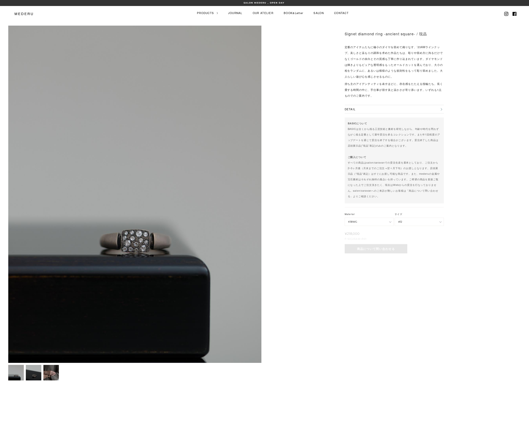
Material (350, 214)
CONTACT (341, 13)
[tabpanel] (134, 194)
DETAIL (350, 109)
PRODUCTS (206, 13)
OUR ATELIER (263, 13)
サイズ (398, 214)
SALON (318, 13)
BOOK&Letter (293, 13)
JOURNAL (235, 13)
